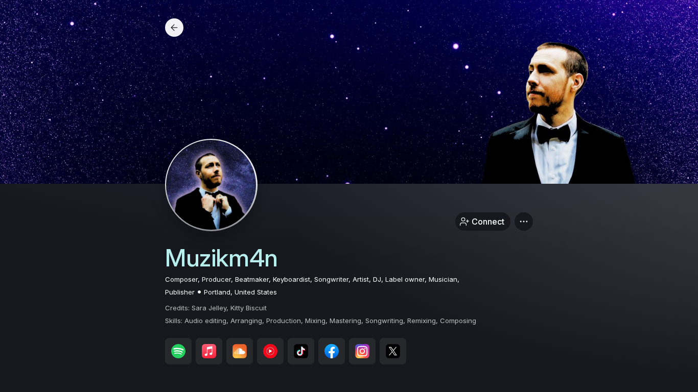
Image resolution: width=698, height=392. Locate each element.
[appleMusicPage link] (209, 351)
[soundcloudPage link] (239, 351)
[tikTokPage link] (301, 351)
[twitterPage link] (393, 351)
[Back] (174, 27)
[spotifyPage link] (178, 351)
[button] (524, 221)
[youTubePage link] (270, 351)
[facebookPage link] (331, 351)
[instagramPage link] (362, 351)
